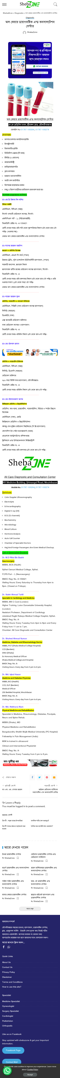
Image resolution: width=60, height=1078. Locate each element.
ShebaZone (32, 32)
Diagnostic (30, 18)
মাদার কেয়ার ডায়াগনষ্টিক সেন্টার (14, 894)
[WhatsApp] (8, 947)
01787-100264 (27, 129)
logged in (20, 806)
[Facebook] (32, 777)
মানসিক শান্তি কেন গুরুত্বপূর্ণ (40, 820)
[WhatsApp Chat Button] (7, 1070)
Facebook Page (13, 1050)
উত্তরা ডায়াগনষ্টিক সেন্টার (11, 854)
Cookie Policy (32, 1069)
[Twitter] (40, 777)
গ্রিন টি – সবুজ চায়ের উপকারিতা (12, 820)
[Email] (54, 777)
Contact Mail (11, 1062)
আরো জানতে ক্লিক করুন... (13, 942)
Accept (30, 1074)
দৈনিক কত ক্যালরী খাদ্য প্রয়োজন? (42, 826)
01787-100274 (42, 129)
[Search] (55, 4)
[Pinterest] (47, 777)
